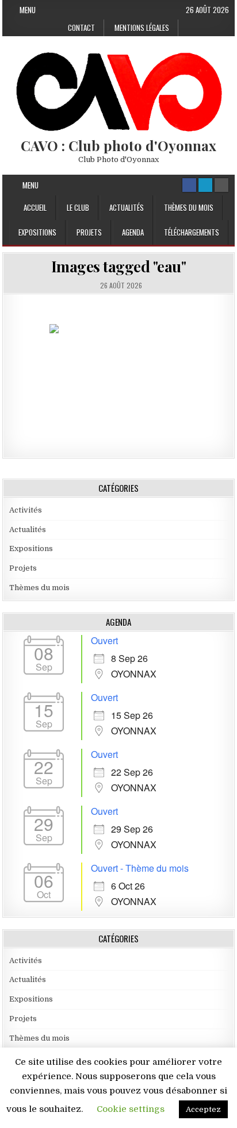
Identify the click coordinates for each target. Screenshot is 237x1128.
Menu (28, 10)
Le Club (78, 207)
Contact (81, 27)
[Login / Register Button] (205, 185)
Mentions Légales (141, 27)
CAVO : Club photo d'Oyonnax (118, 145)
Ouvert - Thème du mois (140, 868)
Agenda (133, 232)
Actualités (126, 207)
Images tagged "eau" (118, 266)
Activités (25, 510)
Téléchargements (191, 232)
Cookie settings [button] (131, 1109)
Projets (89, 232)
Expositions (37, 232)
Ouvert (104, 640)
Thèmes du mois (188, 207)
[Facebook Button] (189, 185)
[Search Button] (221, 185)
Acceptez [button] (203, 1109)
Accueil (35, 207)
